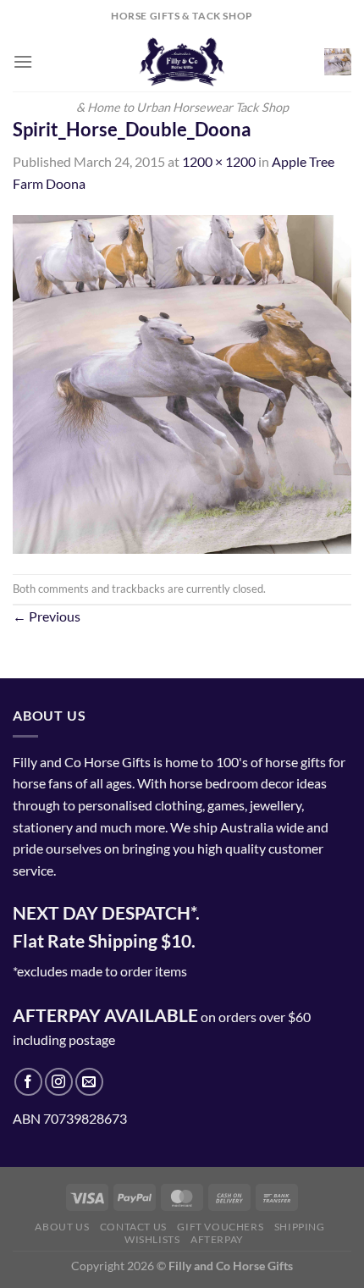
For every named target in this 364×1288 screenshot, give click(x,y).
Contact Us (133, 1226)
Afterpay (217, 1239)
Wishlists (152, 1239)
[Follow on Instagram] (59, 1082)
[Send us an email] (89, 1082)
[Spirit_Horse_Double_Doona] (182, 382)
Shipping (299, 1226)
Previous (46, 616)
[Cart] (337, 62)
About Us (62, 1226)
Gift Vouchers (220, 1226)
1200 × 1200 (219, 161)
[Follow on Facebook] (28, 1082)
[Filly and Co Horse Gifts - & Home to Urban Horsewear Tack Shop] (182, 61)
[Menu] (23, 61)
